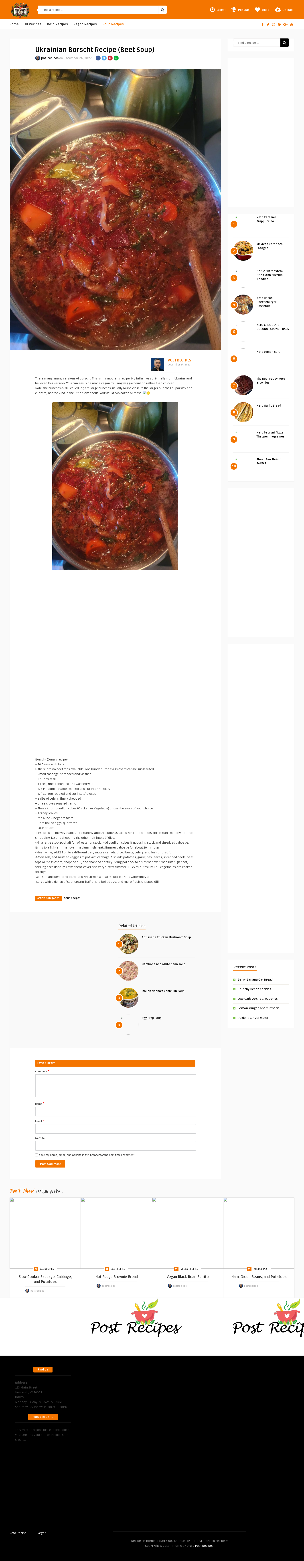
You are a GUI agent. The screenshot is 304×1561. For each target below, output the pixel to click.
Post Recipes (55, 1533)
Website (40, 1138)
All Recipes (32, 24)
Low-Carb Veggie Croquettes (258, 999)
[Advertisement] (115, 664)
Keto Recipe (18, 1533)
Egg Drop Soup (152, 1018)
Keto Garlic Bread (269, 405)
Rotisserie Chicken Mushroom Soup (166, 937)
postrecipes (50, 58)
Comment (42, 1071)
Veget (42, 1533)
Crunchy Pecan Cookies (254, 989)
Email (39, 1121)
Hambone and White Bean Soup (163, 964)
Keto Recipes (57, 24)
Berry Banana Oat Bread (255, 979)
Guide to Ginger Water (253, 1018)
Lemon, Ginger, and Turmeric (258, 1008)
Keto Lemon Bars (268, 352)
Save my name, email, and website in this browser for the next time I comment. (87, 1155)
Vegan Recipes (85, 24)
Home (14, 24)
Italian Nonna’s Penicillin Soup (163, 991)
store (190, 1546)
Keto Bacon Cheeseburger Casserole (266, 302)
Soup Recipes (113, 24)
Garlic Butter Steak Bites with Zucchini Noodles (270, 275)
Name (39, 1104)
